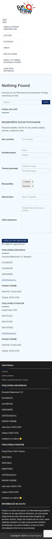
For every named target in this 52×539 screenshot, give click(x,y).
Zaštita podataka (8, 376)
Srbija (6, 48)
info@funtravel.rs (9, 280)
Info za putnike (10, 54)
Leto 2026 (8, 35)
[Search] (30, 46)
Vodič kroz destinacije (9, 70)
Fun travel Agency (34, 536)
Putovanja (8, 42)
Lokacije (5, 371)
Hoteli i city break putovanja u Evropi (12, 61)
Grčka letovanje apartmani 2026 (11, 28)
